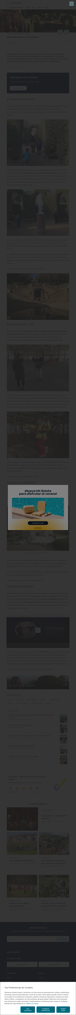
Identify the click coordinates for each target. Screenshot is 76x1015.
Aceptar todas (63, 1009)
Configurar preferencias (46, 1009)
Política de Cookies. (32, 1003)
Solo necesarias (27, 1009)
